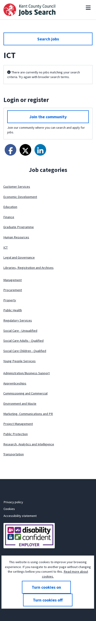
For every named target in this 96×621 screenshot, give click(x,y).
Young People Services (19, 361)
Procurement (12, 290)
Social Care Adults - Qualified (23, 340)
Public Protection (15, 434)
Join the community (48, 116)
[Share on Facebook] (10, 150)
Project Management (18, 424)
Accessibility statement (20, 516)
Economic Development (20, 197)
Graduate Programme (18, 227)
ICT (5, 247)
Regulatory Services (17, 320)
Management (12, 280)
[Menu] (88, 7)
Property (9, 300)
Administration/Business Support (26, 373)
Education (10, 207)
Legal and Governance (19, 257)
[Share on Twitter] (25, 150)
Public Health (12, 310)
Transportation (13, 454)
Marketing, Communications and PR (28, 414)
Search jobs (48, 39)
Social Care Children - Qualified (24, 351)
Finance (8, 217)
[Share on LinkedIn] (40, 150)
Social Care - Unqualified (20, 331)
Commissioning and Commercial (25, 393)
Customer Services (16, 186)
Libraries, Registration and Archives (28, 268)
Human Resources (16, 237)
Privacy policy (13, 502)
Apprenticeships (14, 383)
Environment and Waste (19, 403)
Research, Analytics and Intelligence (28, 444)
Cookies (9, 509)
